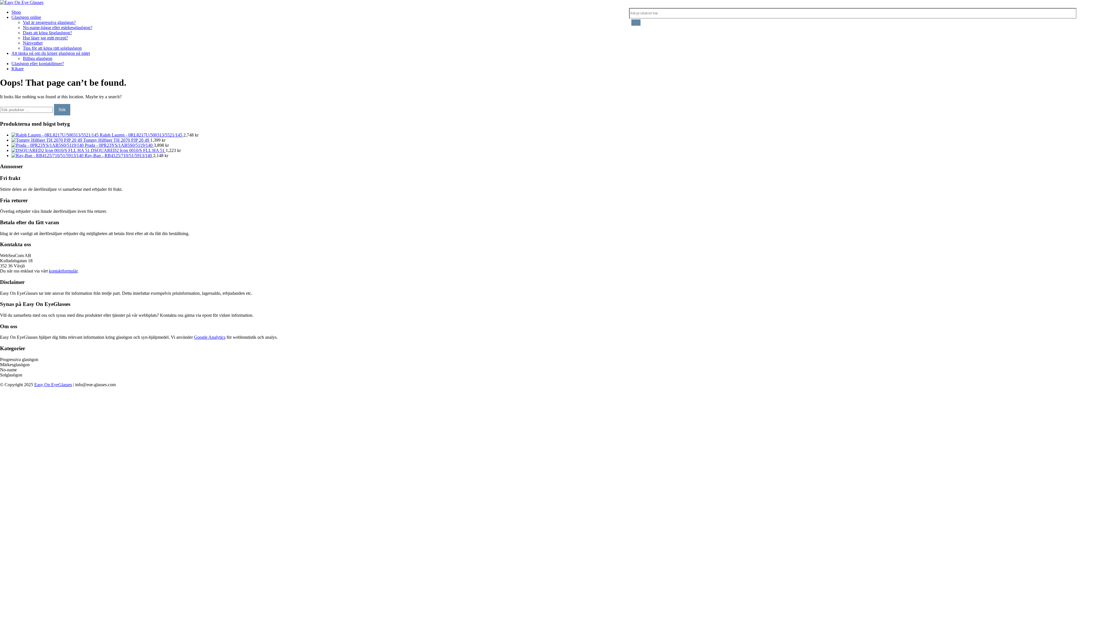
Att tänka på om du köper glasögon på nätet (50, 53)
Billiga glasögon (37, 58)
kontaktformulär (63, 271)
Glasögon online (26, 17)
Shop (16, 12)
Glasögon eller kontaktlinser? (37, 63)
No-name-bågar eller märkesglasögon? (57, 27)
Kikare (17, 68)
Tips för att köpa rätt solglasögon (52, 48)
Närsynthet (33, 43)
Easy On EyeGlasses (53, 384)
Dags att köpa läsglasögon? (47, 32)
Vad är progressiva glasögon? (49, 22)
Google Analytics (209, 337)
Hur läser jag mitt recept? (45, 37)
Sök (62, 109)
